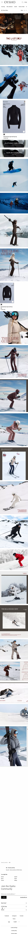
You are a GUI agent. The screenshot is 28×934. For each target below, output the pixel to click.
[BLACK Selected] (4, 134)
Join (4, 897)
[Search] (22, 2)
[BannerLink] (20, 54)
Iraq (9, 921)
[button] (4, 908)
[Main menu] (2, 2)
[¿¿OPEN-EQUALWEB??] (3, 908)
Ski (9, 862)
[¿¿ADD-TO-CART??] (23, 131)
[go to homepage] (9, 2)
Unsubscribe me (23, 897)
